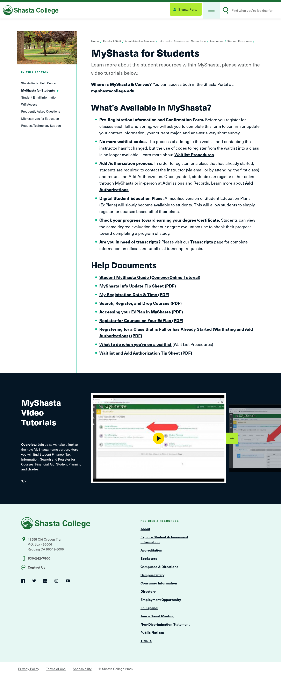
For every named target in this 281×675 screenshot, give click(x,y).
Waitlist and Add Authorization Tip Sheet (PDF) (145, 353)
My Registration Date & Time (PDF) (134, 294)
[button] (211, 10)
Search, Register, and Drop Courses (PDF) (140, 303)
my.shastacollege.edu (112, 91)
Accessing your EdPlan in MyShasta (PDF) (141, 312)
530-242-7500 (39, 558)
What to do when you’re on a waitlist (135, 344)
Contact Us (36, 567)
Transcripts (201, 242)
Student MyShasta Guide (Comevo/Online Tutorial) (149, 277)
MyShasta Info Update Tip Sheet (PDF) (137, 286)
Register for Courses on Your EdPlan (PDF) (141, 320)
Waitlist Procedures (194, 154)
